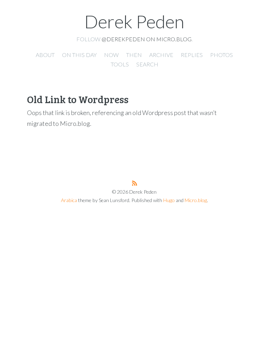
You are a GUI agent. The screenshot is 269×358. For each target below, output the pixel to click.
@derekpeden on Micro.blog (147, 39)
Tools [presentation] (120, 64)
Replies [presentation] (192, 54)
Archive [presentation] (161, 54)
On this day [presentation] (79, 54)
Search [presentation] (147, 64)
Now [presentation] (111, 54)
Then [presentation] (134, 54)
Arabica (69, 200)
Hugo (169, 200)
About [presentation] (45, 54)
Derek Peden (134, 21)
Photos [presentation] (221, 54)
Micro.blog (196, 200)
